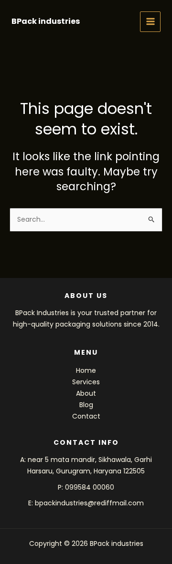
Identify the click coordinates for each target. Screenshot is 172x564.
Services (86, 382)
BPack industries (45, 21)
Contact (86, 416)
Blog (86, 405)
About (86, 393)
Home (86, 370)
